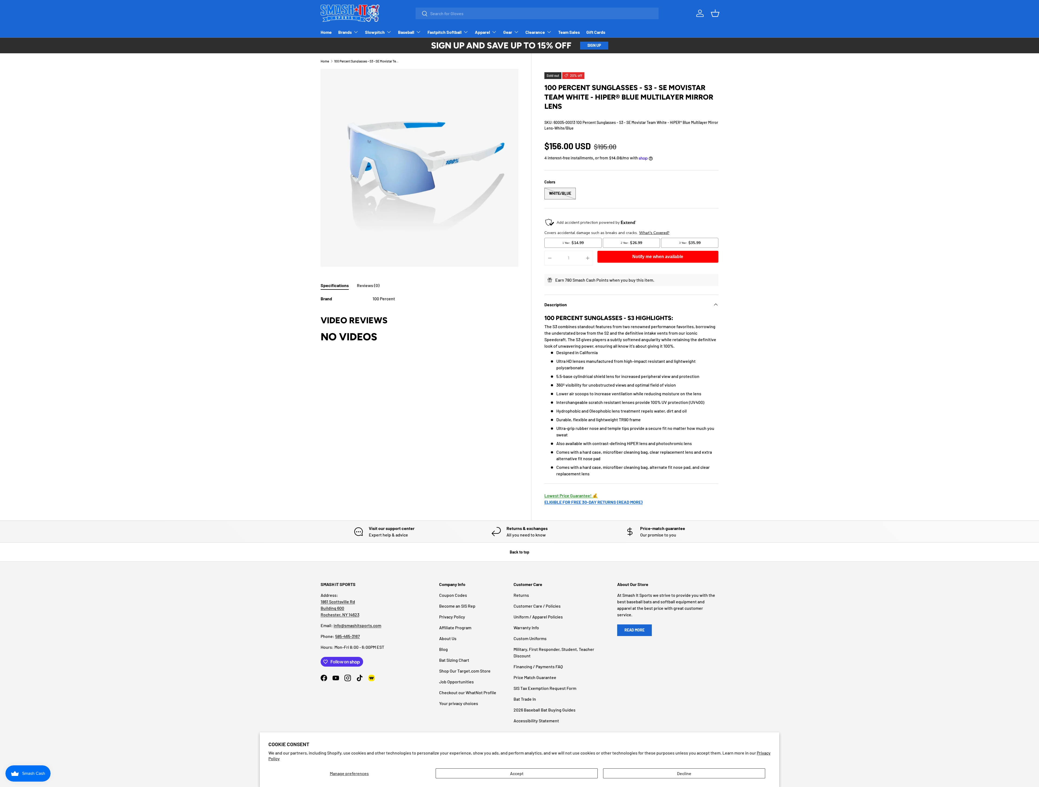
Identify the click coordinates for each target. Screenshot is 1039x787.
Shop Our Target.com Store (465, 670)
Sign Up (594, 45)
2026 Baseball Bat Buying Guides (545, 709)
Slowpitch (375, 32)
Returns (521, 595)
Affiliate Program (455, 627)
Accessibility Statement (536, 720)
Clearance (535, 32)
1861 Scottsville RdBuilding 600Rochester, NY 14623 (340, 608)
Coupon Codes (453, 595)
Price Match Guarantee (535, 677)
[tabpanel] (419, 298)
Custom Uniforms (530, 638)
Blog (443, 649)
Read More (634, 630)
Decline (684, 773)
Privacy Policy (452, 616)
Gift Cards (595, 32)
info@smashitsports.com (357, 625)
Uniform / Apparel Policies (538, 616)
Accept (517, 773)
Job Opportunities (456, 681)
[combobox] (537, 13)
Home (326, 32)
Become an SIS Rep (457, 605)
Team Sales (569, 32)
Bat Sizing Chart (454, 660)
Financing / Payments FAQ (538, 666)
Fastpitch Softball (445, 32)
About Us (447, 638)
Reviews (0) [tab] (368, 285)
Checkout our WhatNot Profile (467, 692)
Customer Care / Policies (537, 605)
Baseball (406, 32)
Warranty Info (526, 627)
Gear (507, 32)
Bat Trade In (525, 699)
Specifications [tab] (335, 285)
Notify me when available (657, 256)
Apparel (482, 32)
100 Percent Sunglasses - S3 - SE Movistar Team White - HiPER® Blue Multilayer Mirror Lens (366, 61)
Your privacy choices (458, 703)
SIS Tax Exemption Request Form (545, 688)
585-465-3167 (347, 636)
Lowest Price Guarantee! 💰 (571, 495)
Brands (345, 32)
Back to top (519, 552)
